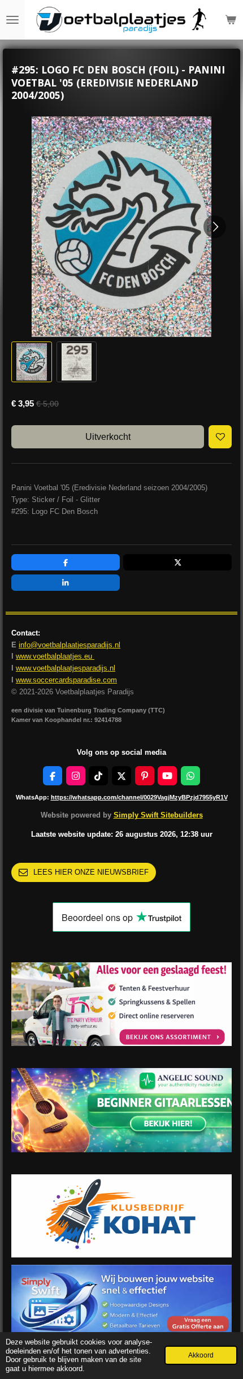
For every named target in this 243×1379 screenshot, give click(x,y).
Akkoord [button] (201, 1355)
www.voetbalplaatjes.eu (55, 656)
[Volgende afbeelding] (214, 226)
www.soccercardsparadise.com (66, 680)
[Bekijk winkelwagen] (230, 20)
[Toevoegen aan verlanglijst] (220, 436)
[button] (31, 361)
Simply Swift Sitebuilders (158, 815)
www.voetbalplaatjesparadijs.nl (65, 668)
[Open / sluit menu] (12, 20)
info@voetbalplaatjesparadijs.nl (69, 645)
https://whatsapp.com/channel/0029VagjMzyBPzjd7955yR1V (139, 797)
